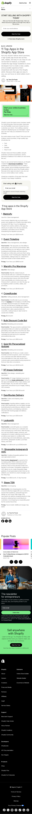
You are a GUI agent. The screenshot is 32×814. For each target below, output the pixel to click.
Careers (3, 678)
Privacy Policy (8, 620)
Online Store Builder (23, 673)
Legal (3, 701)
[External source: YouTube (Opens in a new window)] (12, 810)
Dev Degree (5, 755)
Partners (4, 692)
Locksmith (9, 420)
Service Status (5, 705)
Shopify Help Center (7, 721)
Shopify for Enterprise (8, 775)
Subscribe (16, 612)
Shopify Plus (5, 770)
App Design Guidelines (15, 164)
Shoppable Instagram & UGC (14, 450)
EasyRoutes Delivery (14, 395)
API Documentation (7, 750)
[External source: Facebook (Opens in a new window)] (4, 810)
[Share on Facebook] (2, 521)
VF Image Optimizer (13, 370)
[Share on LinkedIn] (10, 521)
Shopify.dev (5, 746)
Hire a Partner (5, 725)
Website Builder (21, 678)
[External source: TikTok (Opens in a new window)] (20, 810)
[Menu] (30, 3)
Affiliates (3, 696)
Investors (4, 683)
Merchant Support (7, 716)
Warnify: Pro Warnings (15, 266)
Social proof (13, 460)
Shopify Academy (6, 730)
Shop (3, 766)
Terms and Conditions (24, 618)
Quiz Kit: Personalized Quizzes (13, 345)
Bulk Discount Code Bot (15, 320)
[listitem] (16, 549)
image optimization (18, 380)
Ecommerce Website (23, 683)
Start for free (23, 3)
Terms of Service (16, 792)
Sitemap (16, 801)
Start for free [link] (16, 34)
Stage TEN (9, 482)
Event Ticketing (11, 239)
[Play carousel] (16, 562)
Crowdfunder (10, 293)
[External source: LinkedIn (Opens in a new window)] (24, 810)
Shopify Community (7, 735)
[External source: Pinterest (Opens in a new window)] (28, 810)
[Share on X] (6, 521)
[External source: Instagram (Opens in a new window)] (16, 810)
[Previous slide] (11, 562)
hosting (9, 302)
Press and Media (6, 687)
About (3, 673)
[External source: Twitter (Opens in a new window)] (8, 810)
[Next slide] (20, 562)
